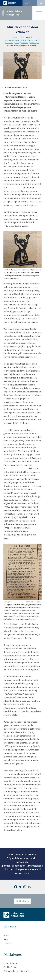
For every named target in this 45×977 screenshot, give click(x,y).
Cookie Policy (9, 967)
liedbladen (24, 43)
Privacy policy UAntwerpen (16, 971)
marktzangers (34, 43)
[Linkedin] (29, 887)
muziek (10, 45)
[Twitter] (20, 887)
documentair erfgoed (13, 40)
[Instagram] (25, 887)
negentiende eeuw (21, 45)
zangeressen (33, 45)
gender (17, 43)
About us (7, 943)
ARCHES (27, 37)
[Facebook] (16, 887)
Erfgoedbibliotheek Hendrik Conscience (22, 860)
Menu (39, 13)
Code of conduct (11, 963)
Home (6, 935)
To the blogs (22, 901)
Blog (5, 939)
